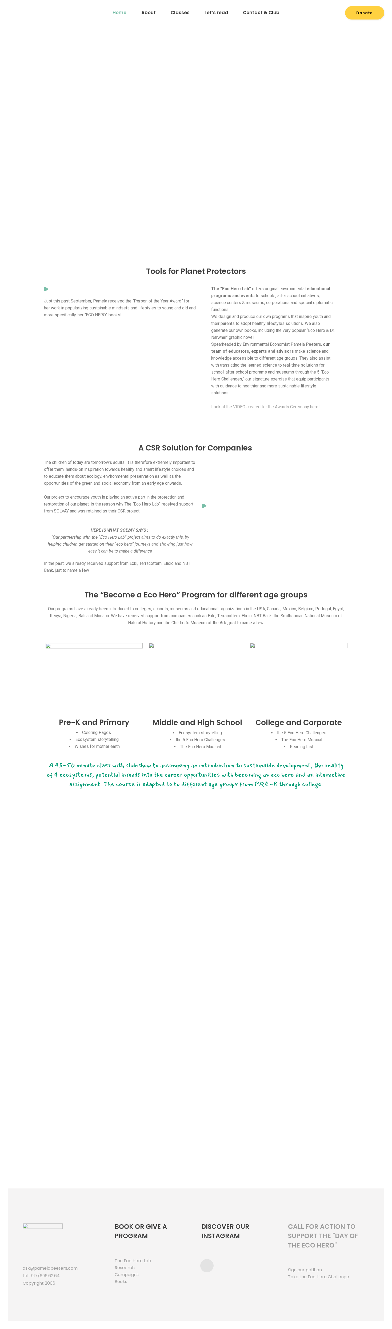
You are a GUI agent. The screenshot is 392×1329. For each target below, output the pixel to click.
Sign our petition (305, 1270)
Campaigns (127, 1275)
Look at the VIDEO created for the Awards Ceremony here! (266, 406)
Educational (69, 996)
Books (121, 1282)
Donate (364, 12)
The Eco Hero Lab (133, 1261)
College (69, 949)
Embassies (221, 949)
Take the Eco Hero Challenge (318, 1277)
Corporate (322, 949)
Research (125, 1268)
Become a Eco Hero (140, 595)
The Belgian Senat (170, 952)
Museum (69, 908)
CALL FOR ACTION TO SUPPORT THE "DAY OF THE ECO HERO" (323, 1236)
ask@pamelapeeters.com (50, 1268)
